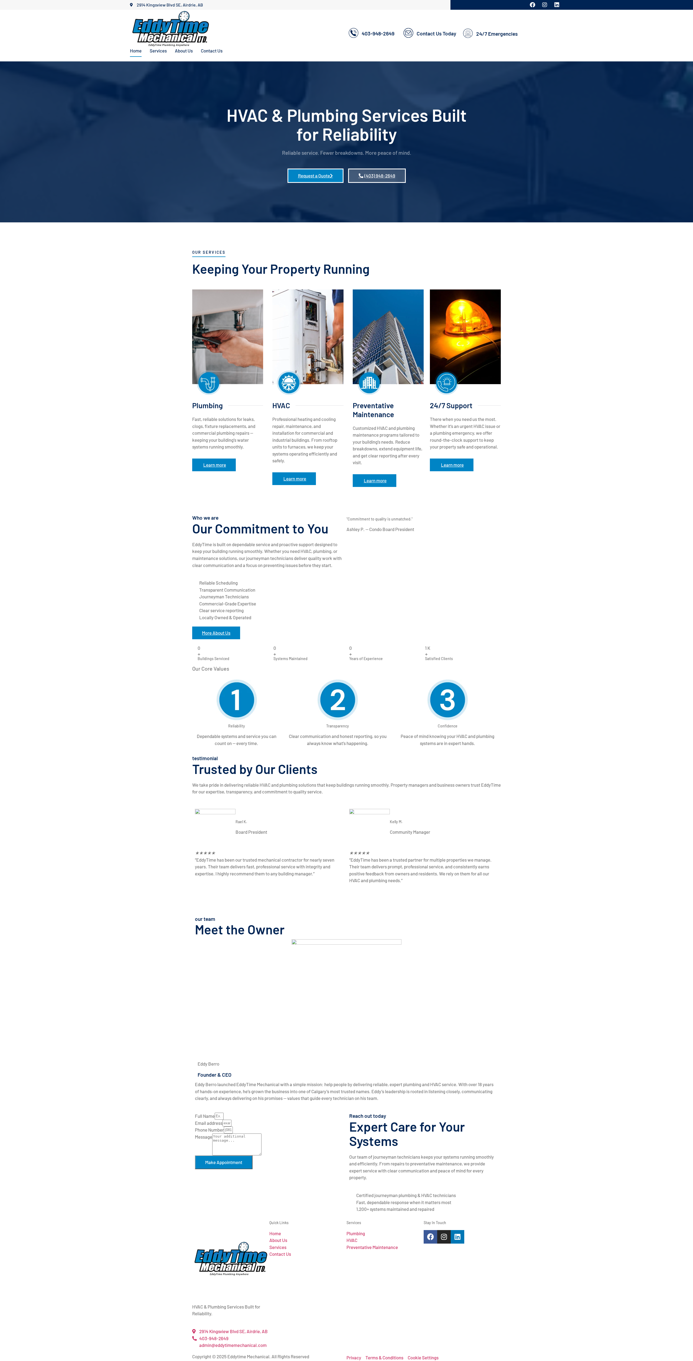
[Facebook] (430, 1237)
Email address (209, 1123)
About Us (184, 50)
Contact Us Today (436, 33)
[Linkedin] (457, 1237)
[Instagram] (444, 1237)
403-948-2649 (378, 33)
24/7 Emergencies (497, 34)
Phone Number (209, 1129)
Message (203, 1136)
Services (158, 50)
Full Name (205, 1116)
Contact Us (212, 50)
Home (136, 50)
